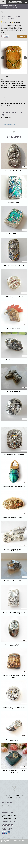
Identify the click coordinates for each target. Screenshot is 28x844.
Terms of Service (13, 842)
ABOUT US (10, 16)
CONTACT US (17, 797)
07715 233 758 (6, 7)
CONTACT (19, 18)
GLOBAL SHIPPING (7, 22)
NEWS (3, 18)
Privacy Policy (4, 842)
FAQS (18, 16)
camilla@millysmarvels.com (11, 5)
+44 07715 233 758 (8, 821)
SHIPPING (10, 18)
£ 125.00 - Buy (22, 36)
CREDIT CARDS (17, 22)
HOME (3, 2)
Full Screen (5, 36)
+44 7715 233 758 (14, 7)
